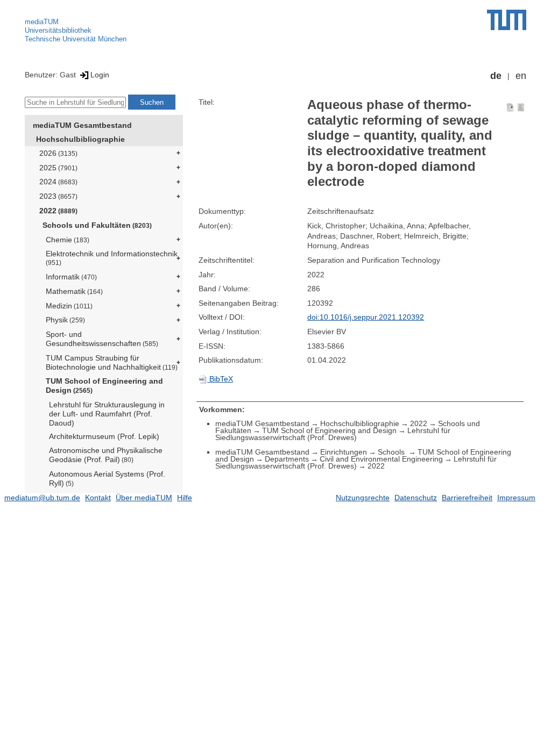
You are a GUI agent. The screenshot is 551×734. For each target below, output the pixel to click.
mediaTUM (42, 22)
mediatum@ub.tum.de (42, 497)
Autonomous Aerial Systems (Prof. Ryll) (107, 478)
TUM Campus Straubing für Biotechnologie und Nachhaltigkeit (112, 362)
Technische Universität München (75, 39)
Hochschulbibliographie (80, 139)
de (495, 75)
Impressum (516, 497)
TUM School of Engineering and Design (104, 385)
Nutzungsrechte (363, 497)
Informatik (71, 276)
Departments (287, 459)
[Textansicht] (520, 107)
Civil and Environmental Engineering (381, 459)
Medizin (69, 305)
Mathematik (74, 291)
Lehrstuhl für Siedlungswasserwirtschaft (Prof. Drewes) (332, 434)
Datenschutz (415, 497)
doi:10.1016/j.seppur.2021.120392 (365, 317)
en (520, 75)
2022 (58, 210)
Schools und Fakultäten (97, 225)
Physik (65, 319)
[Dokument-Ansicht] (510, 107)
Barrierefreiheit (467, 497)
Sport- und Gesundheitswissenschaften (102, 339)
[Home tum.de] (506, 20)
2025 (58, 167)
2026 (58, 153)
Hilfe (184, 497)
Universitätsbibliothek (58, 30)
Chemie (67, 239)
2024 (58, 181)
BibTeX (220, 379)
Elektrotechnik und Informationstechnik (112, 257)
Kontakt (98, 497)
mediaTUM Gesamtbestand (82, 125)
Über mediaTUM (144, 497)
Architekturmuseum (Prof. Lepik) (104, 436)
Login (99, 74)
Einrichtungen (343, 452)
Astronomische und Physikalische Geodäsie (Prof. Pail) (106, 455)
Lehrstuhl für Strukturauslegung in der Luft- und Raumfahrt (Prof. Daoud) (107, 413)
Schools (392, 452)
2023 (58, 196)
